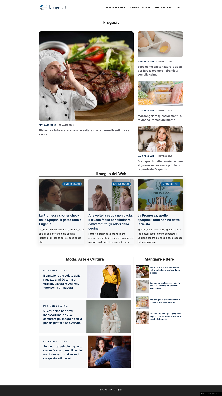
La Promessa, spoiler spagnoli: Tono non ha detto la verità (159, 220)
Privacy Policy (105, 390)
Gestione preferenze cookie (211, 394)
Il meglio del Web (140, 7)
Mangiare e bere (115, 7)
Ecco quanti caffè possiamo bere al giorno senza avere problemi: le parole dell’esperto (160, 165)
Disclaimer (118, 390)
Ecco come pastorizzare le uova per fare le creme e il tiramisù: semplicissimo (160, 70)
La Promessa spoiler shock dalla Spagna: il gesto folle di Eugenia (60, 220)
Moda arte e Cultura (167, 7)
